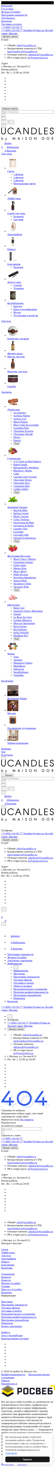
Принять (27, 1459)
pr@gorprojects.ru (38, 57)
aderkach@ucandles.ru (40, 54)
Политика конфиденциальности (18, 1317)
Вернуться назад (10, 1119)
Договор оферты (10, 1307)
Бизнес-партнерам (11, 1326)
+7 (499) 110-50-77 (12, 27)
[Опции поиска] (3, 118)
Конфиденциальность (13, 1374)
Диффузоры (8, 1252)
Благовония (7, 1264)
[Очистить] (3, 115)
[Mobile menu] (3, 806)
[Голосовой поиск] (5, 122)
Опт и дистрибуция (11, 1335)
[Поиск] (3, 909)
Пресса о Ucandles (11, 1289)
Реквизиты (7, 1323)
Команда (6, 1277)
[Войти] (2, 913)
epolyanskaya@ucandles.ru (22, 51)
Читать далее (27, 1429)
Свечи (4, 1249)
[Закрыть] (3, 924)
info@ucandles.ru (26, 45)
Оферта (5, 1380)
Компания (6, 1267)
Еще (17, 443)
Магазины (7, 1301)
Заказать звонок (9, 36)
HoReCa (5, 1332)
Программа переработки (15, 1320)
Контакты (6, 1292)
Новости (6, 1280)
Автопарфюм (8, 1258)
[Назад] (15, 967)
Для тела (6, 1255)
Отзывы (5, 1286)
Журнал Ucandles (11, 1283)
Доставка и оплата (11, 1310)
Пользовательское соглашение (18, 1314)
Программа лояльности (14, 1304)
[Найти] (11, 122)
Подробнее (11, 1453)
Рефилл (5, 1261)
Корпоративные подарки (15, 1338)
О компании (8, 1274)
